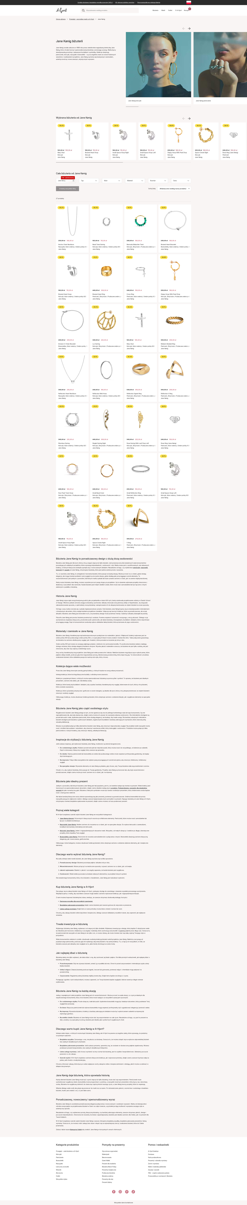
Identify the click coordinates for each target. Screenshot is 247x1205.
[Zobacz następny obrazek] (189, 28)
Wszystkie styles (61, 1179)
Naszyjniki (59, 1164)
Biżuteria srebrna (107, 1176)
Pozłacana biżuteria (108, 1173)
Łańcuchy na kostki (62, 1167)
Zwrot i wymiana (153, 1164)
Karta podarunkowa (154, 1157)
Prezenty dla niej (107, 1179)
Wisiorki (58, 1170)
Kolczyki (59, 1154)
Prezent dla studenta (109, 1164)
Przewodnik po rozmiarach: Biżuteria (160, 1176)
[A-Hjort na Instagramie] (120, 1192)
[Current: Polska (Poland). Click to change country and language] (188, 2)
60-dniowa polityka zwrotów (124, 2)
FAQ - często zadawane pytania (158, 1173)
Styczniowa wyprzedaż (110, 1151)
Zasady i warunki (153, 1170)
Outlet (58, 1176)
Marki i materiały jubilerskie (157, 1167)
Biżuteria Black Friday (109, 1167)
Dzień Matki (106, 1160)
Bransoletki (59, 1160)
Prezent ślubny (107, 1182)
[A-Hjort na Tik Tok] (133, 1192)
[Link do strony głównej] (61, 10)
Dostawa (151, 1154)
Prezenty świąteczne (109, 1170)
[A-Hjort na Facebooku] (113, 1192)
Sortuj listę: (152, 188)
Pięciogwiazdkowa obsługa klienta (148, 2)
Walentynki (105, 1154)
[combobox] (111, 10)
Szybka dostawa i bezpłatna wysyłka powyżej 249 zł (95, 2)
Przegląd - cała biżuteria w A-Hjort (67, 1151)
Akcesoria (59, 1173)
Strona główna (61, 19)
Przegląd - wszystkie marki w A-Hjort (81, 19)
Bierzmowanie (106, 1157)
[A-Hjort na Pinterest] (126, 1192)
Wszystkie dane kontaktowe (123, 1203)
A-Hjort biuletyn (153, 1151)
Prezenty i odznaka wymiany (157, 1160)
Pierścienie (59, 1157)
